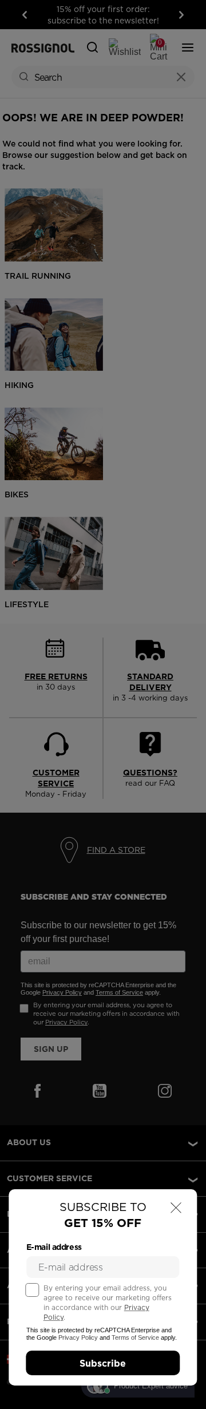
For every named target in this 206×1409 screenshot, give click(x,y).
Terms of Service (135, 1337)
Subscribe (103, 1363)
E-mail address (54, 1247)
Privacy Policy (78, 1337)
